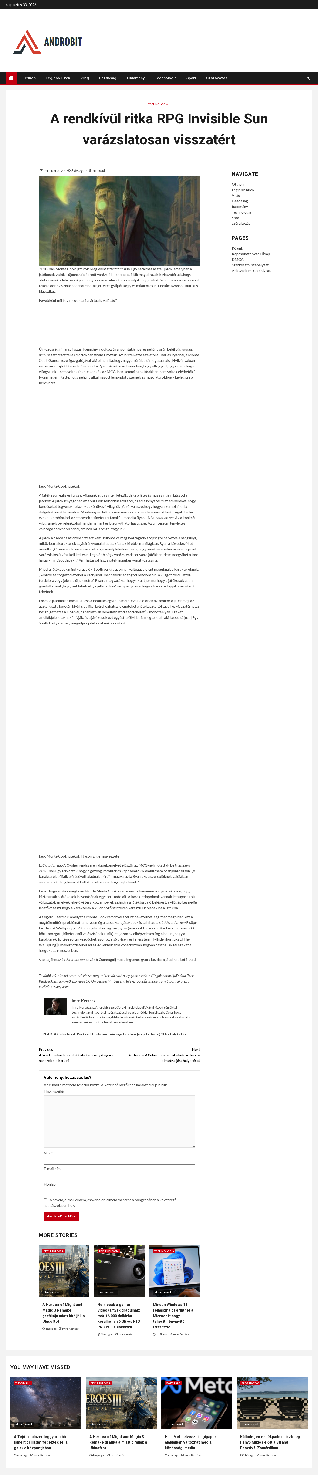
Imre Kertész (53, 171)
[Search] (308, 78)
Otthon (30, 78)
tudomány (135, 78)
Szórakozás (250, 1383)
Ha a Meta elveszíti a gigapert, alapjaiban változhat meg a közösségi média (192, 1442)
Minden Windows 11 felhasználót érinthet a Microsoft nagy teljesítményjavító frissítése (173, 1315)
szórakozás (216, 78)
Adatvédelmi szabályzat (251, 270)
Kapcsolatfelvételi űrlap (251, 253)
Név (48, 1153)
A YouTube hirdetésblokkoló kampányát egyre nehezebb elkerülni (76, 1055)
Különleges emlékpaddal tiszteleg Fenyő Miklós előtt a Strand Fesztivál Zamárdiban (270, 1442)
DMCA (238, 259)
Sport (191, 78)
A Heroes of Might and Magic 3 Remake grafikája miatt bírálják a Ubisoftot (118, 1442)
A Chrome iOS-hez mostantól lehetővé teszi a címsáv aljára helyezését (164, 1055)
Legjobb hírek (58, 78)
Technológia (165, 78)
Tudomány (23, 1383)
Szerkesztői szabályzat (250, 265)
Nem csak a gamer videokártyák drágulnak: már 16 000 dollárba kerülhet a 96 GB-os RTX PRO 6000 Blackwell (119, 1315)
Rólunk (237, 248)
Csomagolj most (112, 959)
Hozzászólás (55, 1091)
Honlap (50, 1184)
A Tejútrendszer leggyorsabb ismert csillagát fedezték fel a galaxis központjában (41, 1442)
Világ (84, 78)
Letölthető (188, 959)
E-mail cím (53, 1168)
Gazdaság (107, 78)
